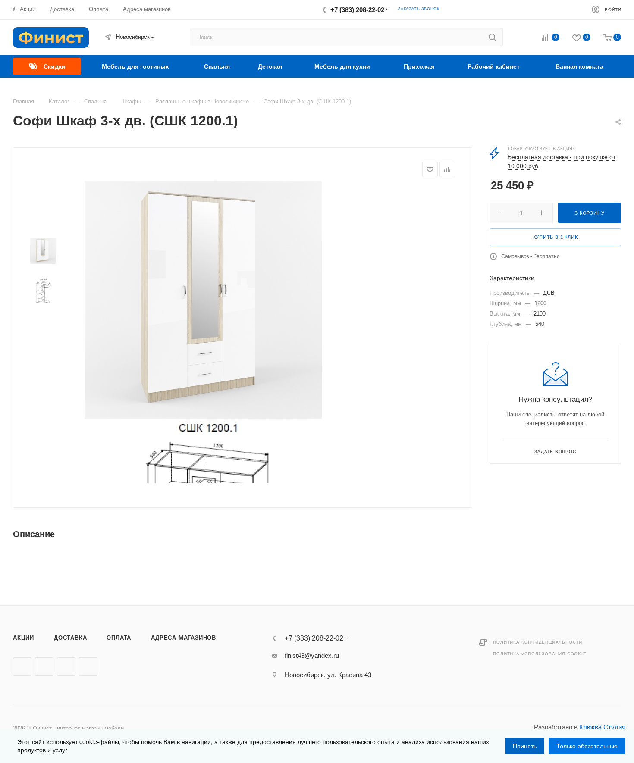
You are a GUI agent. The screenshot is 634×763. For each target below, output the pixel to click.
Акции (23, 638)
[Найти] (492, 37)
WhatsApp (88, 666)
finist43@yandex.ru (312, 655)
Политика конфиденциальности (537, 642)
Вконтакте (22, 666)
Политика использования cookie (539, 653)
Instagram (66, 666)
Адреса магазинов (183, 638)
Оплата (119, 638)
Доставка (70, 638)
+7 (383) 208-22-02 (357, 9)
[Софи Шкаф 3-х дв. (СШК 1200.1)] (203, 300)
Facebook (44, 666)
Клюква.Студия (602, 727)
